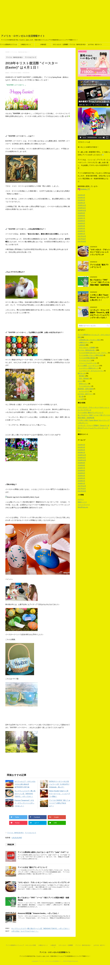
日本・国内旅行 (84, 378)
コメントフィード (84, 504)
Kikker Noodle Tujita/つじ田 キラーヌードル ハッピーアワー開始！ (59, 793)
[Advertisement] (55, 16)
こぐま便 (81, 399)
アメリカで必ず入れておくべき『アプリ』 (93, 353)
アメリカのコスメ (85, 386)
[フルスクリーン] (107, 137)
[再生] (80, 137)
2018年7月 (81, 218)
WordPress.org (83, 507)
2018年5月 (81, 223)
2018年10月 (82, 210)
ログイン (81, 499)
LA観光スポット (26, 44)
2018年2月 (81, 231)
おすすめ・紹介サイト (95, 44)
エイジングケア (84, 391)
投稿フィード (82, 502)
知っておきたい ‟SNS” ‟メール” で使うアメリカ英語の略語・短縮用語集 (99, 282)
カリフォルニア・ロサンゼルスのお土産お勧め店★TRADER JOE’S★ (25, 784)
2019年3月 (81, 197)
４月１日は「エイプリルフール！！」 (25, 931)
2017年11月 (82, 239)
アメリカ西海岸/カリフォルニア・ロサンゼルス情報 (8, 45)
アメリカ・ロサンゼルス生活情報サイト (23, 36)
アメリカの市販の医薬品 (87, 358)
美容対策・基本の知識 (85, 389)
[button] (94, 123)
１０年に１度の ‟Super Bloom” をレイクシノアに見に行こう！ (99, 297)
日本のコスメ (83, 383)
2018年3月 (81, 228)
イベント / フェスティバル (88, 363)
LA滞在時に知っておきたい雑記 (89, 340)
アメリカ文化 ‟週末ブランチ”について (32, 867)
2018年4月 (81, 226)
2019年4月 (81, 195)
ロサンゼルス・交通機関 (60, 44)
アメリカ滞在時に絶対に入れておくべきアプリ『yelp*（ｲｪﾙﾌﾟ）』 (43, 852)
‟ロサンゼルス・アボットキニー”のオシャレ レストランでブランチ (44, 882)
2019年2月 (81, 200)
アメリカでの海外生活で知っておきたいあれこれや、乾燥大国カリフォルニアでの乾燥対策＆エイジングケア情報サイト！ (55, 956)
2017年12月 (82, 236)
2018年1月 (81, 233)
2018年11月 (82, 208)
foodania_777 (85, 189)
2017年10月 (82, 241)
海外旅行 (82, 376)
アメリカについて (30, 832)
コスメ (80, 381)
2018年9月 (81, 213)
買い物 (81, 396)
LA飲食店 (43, 44)
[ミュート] (104, 137)
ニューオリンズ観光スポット (88, 368)
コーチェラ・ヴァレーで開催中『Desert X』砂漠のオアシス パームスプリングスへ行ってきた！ (99, 313)
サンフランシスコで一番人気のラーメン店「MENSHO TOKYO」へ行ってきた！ (25, 793)
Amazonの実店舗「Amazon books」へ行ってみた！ (38, 913)
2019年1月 (81, 203)
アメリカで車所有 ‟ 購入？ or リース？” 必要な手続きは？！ (59, 803)
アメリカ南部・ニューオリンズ (88, 365)
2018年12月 (82, 205)
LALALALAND (17, 838)
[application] (94, 123)
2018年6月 (81, 221)
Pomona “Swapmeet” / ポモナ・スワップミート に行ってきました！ (24, 803)
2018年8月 (81, 215)
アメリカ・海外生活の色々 (77, 44)
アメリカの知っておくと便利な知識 (91, 355)
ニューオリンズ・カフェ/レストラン (91, 371)
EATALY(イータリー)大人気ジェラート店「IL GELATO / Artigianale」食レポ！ (59, 784)
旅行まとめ (81, 373)
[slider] (92, 137)
